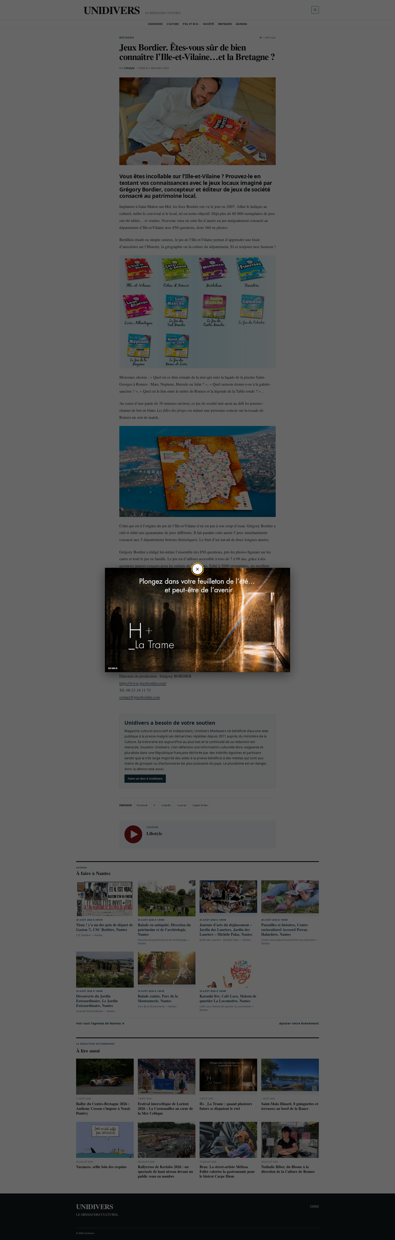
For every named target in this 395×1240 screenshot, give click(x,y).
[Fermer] (197, 569)
